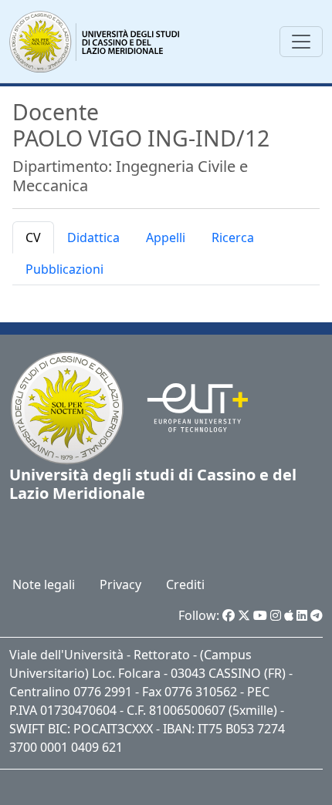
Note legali (43, 584)
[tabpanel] (166, 297)
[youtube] (260, 615)
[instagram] (275, 615)
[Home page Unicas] (95, 41)
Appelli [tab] (165, 237)
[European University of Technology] (188, 407)
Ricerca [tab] (233, 237)
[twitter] (244, 615)
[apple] (288, 615)
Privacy (120, 584)
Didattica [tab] (93, 237)
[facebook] (228, 615)
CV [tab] (33, 237)
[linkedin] (301, 615)
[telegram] (316, 615)
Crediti (185, 584)
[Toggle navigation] (301, 41)
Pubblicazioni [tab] (64, 269)
